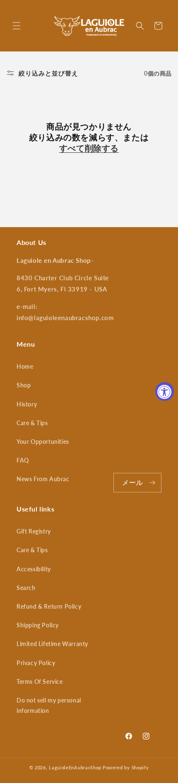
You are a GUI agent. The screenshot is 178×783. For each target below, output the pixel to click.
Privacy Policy (36, 662)
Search (26, 587)
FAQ (23, 460)
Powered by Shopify (126, 767)
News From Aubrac (43, 478)
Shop (24, 385)
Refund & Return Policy (49, 606)
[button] (16, 26)
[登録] (152, 482)
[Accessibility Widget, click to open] (164, 391)
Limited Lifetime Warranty (52, 643)
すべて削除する (89, 148)
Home (25, 366)
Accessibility (34, 569)
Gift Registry (34, 531)
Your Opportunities (43, 441)
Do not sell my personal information (49, 705)
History (27, 404)
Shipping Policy (38, 625)
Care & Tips (32, 422)
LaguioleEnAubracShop (75, 767)
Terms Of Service (40, 681)
